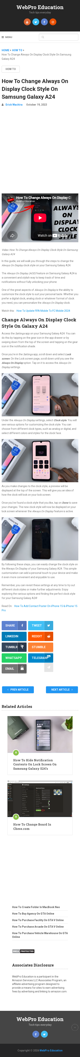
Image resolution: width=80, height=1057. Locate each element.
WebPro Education (40, 7)
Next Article (60, 689)
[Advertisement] (40, 152)
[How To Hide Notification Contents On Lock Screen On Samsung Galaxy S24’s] (40, 734)
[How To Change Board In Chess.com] (40, 799)
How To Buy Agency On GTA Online (33, 913)
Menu (8, 37)
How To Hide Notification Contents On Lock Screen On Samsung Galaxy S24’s (35, 764)
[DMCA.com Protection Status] (23, 954)
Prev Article (19, 689)
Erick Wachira (14, 104)
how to (11, 69)
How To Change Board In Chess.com (32, 826)
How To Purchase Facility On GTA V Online (38, 920)
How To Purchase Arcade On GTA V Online (38, 926)
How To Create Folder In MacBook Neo (36, 907)
